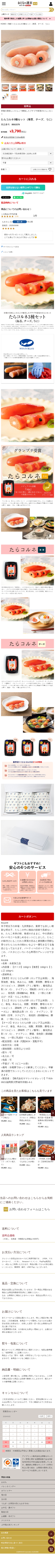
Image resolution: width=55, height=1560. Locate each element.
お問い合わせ (6, 1538)
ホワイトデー (6, 1491)
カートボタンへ (27, 916)
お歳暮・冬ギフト (8, 1516)
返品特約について (9, 202)
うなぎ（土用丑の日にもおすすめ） (15, 1503)
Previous (2, 1113)
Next (53, 1113)
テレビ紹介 (38, 14)
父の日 (4, 1499)
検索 (52, 10)
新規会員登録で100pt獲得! (14, 137)
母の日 (4, 1495)
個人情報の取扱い (8, 1548)
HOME (3, 24)
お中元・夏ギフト (8, 1508)
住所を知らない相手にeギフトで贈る (23, 187)
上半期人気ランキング (10, 1525)
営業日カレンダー (10, 1411)
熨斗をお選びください (11, 158)
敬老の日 (13, 14)
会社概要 (4, 1533)
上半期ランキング (23, 14)
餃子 (32, 14)
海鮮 (10, 24)
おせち (4, 1482)
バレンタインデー (8, 1486)
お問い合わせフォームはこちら (29, 1209)
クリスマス (5, 1520)
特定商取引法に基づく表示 (12, 1543)
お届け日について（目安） (13, 149)
